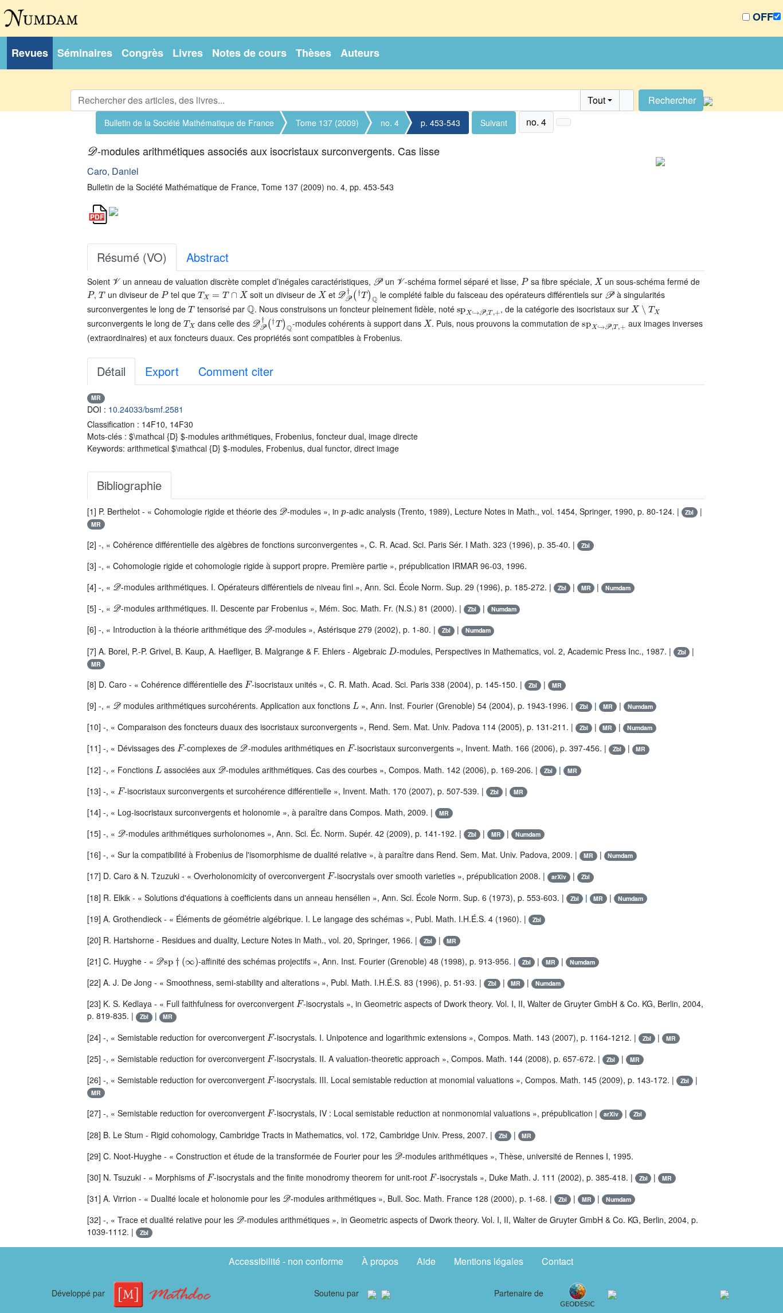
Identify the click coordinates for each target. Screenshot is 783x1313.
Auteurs (359, 52)
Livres (188, 52)
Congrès (142, 52)
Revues (29, 52)
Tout (596, 100)
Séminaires (84, 52)
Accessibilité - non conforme (286, 1261)
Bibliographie (129, 485)
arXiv (558, 876)
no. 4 (390, 122)
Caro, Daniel (113, 171)
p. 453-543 (440, 122)
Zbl (689, 512)
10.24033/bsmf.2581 (145, 409)
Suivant (493, 122)
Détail (111, 371)
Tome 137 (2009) (327, 122)
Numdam (618, 587)
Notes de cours (249, 52)
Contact (557, 1261)
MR (96, 397)
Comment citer (235, 371)
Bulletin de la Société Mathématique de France (189, 122)
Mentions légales (488, 1261)
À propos (380, 1261)
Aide (426, 1261)
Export (162, 371)
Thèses (313, 52)
